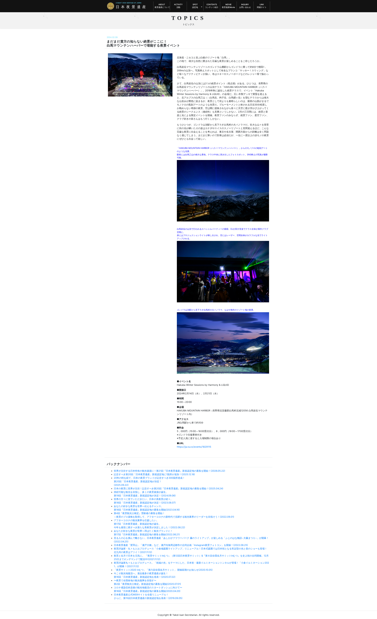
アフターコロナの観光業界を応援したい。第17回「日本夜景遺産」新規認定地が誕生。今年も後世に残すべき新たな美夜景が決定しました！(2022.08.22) (149, 524)
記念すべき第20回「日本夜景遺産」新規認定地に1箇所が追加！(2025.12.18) (154, 474)
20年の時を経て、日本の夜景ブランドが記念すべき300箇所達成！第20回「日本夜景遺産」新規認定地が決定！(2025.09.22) (149, 481)
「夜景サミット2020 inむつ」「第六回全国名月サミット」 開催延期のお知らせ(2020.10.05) (163, 569)
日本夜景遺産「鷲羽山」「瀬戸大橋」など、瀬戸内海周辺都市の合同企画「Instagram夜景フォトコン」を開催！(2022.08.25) (181, 545)
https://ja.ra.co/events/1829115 (194, 446)
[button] (195, 6)
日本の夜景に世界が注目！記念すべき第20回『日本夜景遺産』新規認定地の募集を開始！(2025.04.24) (168, 488)
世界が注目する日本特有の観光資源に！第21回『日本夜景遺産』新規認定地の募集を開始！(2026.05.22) (169, 470)
